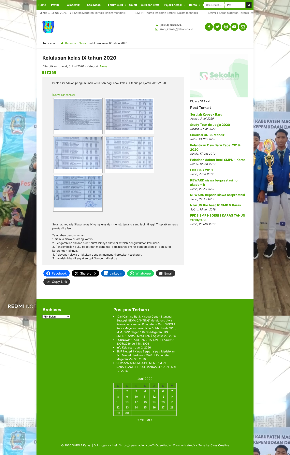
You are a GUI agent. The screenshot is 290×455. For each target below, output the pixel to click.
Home (42, 5)
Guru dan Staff (150, 5)
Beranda (70, 43)
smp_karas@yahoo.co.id (176, 29)
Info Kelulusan (125, 347)
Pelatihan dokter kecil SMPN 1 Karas (217, 160)
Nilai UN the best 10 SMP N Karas (215, 205)
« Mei (140, 419)
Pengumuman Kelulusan (53, 14)
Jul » (150, 419)
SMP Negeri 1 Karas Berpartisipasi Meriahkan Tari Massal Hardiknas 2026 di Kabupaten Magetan (145, 355)
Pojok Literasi (173, 5)
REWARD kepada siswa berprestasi (217, 195)
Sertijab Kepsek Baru (206, 114)
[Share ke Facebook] (44, 72)
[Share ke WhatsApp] (54, 72)
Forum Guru (115, 5)
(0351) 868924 (170, 25)
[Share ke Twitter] (49, 72)
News (82, 43)
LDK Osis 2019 (201, 170)
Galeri (133, 5)
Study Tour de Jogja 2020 (210, 125)
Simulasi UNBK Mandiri (207, 135)
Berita (193, 5)
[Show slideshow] (63, 94)
